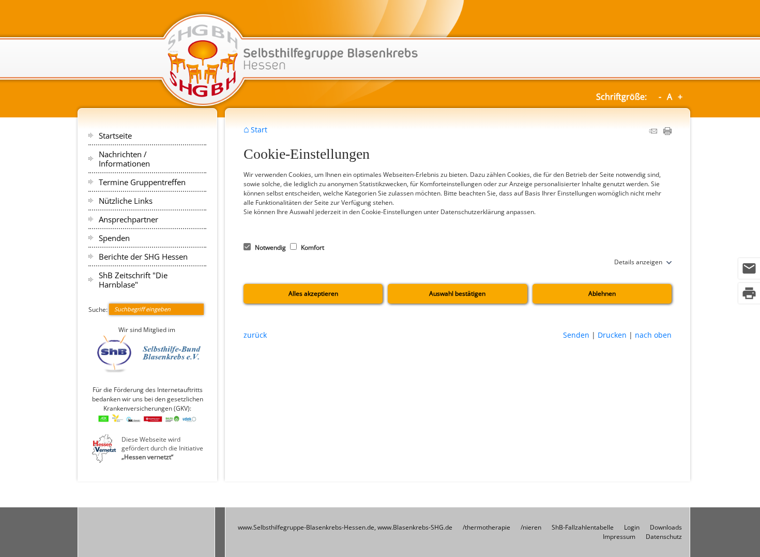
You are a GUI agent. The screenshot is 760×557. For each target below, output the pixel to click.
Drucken (612, 335)
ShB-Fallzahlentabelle (583, 527)
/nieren (531, 527)
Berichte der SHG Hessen (143, 256)
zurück (255, 335)
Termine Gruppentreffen (142, 182)
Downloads (666, 527)
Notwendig (270, 247)
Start (259, 129)
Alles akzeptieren (313, 293)
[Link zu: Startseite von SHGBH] (380, 60)
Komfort (311, 247)
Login (632, 527)
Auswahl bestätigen (457, 293)
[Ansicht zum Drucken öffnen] (667, 132)
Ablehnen (602, 293)
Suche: (98, 309)
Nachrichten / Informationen (124, 159)
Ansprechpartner (128, 219)
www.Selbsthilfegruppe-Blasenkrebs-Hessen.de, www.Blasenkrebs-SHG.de (345, 527)
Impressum (619, 536)
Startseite (115, 135)
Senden (576, 335)
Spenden (114, 238)
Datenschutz (664, 536)
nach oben (653, 335)
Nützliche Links (126, 200)
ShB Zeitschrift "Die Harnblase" (133, 280)
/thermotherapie (486, 527)
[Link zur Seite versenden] (653, 132)
